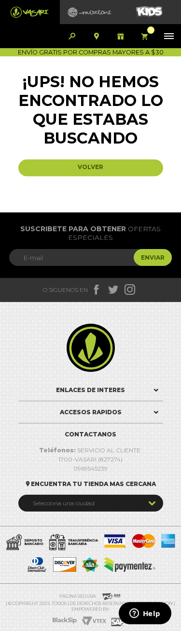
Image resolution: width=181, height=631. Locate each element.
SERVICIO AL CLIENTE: (90, 450)
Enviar (153, 257)
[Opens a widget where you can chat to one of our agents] (144, 614)
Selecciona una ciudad (64, 503)
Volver (90, 167)
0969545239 (90, 468)
